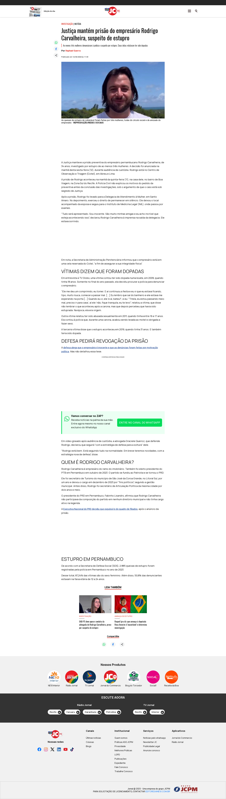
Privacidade (120, 746)
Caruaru (72, 712)
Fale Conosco (121, 767)
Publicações (120, 758)
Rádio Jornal (177, 742)
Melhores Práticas (123, 750)
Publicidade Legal (151, 746)
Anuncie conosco (151, 750)
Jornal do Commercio (182, 737)
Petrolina (112, 712)
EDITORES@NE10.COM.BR (157, 791)
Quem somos (121, 737)
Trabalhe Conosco (124, 771)
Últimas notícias (93, 737)
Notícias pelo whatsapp (154, 737)
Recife (55, 712)
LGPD (117, 754)
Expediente (120, 763)
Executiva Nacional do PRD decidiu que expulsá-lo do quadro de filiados (100, 509)
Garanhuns (92, 712)
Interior (157, 712)
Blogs (88, 746)
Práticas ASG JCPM (124, 742)
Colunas (90, 742)
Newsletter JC (150, 742)
